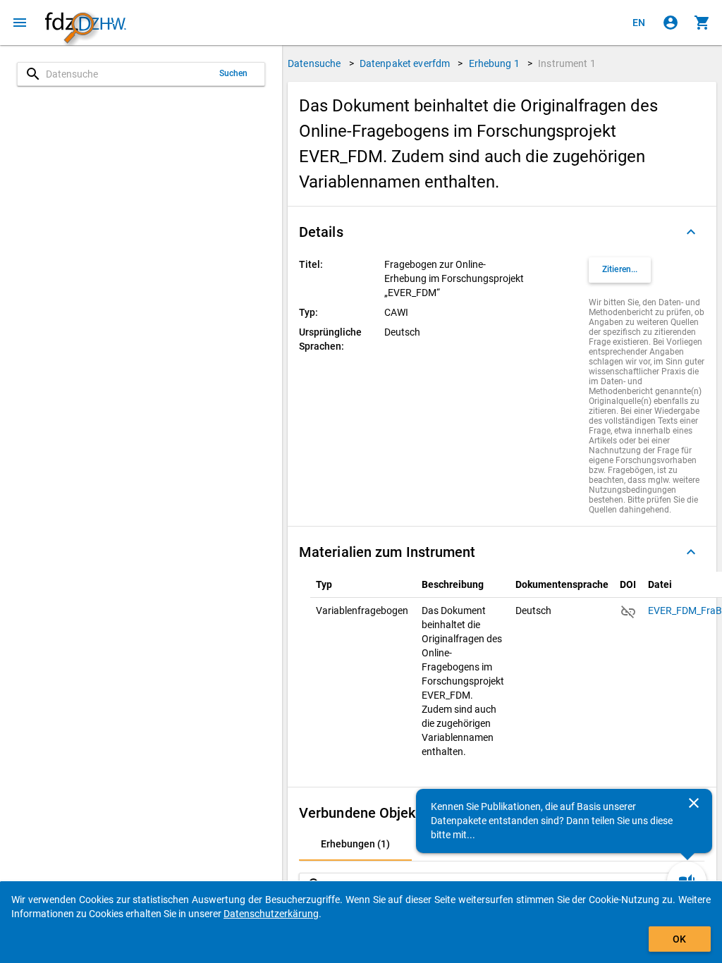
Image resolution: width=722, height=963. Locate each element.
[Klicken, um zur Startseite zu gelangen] (85, 23)
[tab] (355, 844)
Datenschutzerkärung (271, 913)
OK (679, 939)
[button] (502, 232)
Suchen (233, 73)
